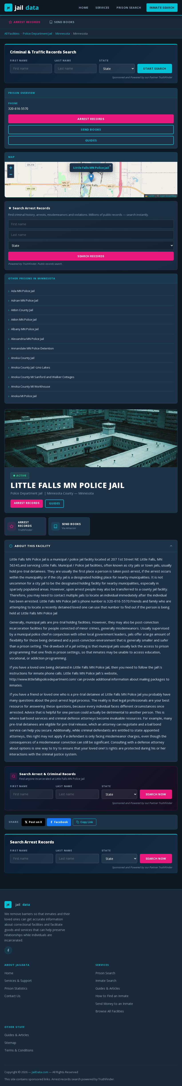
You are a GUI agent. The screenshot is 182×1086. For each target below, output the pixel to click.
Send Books (64, 22)
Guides (54, 503)
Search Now (156, 794)
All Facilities (12, 33)
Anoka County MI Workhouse (30, 386)
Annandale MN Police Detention (32, 348)
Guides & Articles (107, 988)
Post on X (35, 822)
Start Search (154, 69)
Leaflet (151, 195)
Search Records (91, 256)
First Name (19, 60)
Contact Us (12, 996)
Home (83, 8)
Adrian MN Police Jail (24, 300)
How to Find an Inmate (112, 996)
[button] (91, 177)
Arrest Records (27, 22)
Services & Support (18, 980)
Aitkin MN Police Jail (24, 319)
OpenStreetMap (168, 195)
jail (23, 7)
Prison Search (129, 8)
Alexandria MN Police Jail (27, 339)
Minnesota (62, 33)
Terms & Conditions (18, 1050)
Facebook (61, 822)
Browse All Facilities (109, 1011)
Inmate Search (162, 8)
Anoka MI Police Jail (24, 396)
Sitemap (10, 1043)
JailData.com (40, 1072)
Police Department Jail (37, 33)
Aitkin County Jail (22, 310)
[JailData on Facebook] (8, 950)
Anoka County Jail (22, 358)
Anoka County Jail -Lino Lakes (30, 367)
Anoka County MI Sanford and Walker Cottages (42, 377)
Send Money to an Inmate (114, 1004)
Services (102, 8)
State (103, 60)
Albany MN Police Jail (25, 329)
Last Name (63, 60)
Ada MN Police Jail (23, 291)
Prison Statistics (15, 988)
